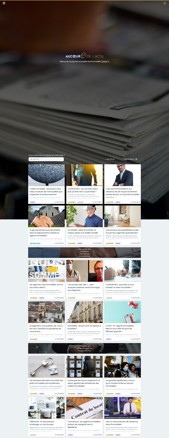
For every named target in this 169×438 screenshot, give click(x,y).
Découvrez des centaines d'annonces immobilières (84, 252)
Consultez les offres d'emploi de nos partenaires (84, 348)
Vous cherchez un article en (47, 155)
